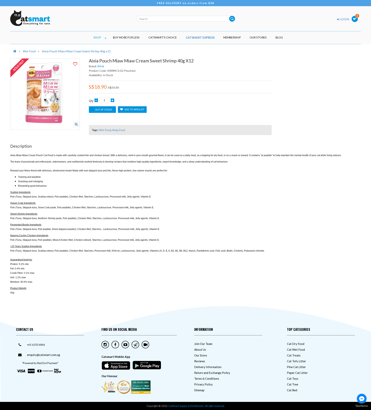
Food (122, 130)
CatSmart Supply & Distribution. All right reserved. (196, 405)
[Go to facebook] (362, 398)
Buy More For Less (126, 37)
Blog (279, 37)
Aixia (100, 66)
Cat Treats (294, 355)
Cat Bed (292, 390)
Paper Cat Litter (297, 372)
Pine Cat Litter (296, 367)
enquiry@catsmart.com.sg (43, 354)
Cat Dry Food (295, 343)
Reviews (199, 361)
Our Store (200, 355)
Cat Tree (292, 384)
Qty (91, 100)
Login (344, 19)
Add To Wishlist (134, 109)
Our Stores (258, 37)
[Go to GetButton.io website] (362, 406)
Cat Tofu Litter (296, 361)
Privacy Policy (203, 384)
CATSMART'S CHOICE (162, 37)
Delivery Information (207, 367)
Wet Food (29, 51)
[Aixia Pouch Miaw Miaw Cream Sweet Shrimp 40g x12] (76, 124)
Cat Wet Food (296, 349)
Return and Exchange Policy (212, 372)
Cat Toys (292, 378)
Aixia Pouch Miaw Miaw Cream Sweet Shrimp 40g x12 (76, 51)
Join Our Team (203, 343)
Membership (232, 37)
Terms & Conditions (206, 378)
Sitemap (199, 390)
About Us (200, 349)
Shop (97, 37)
